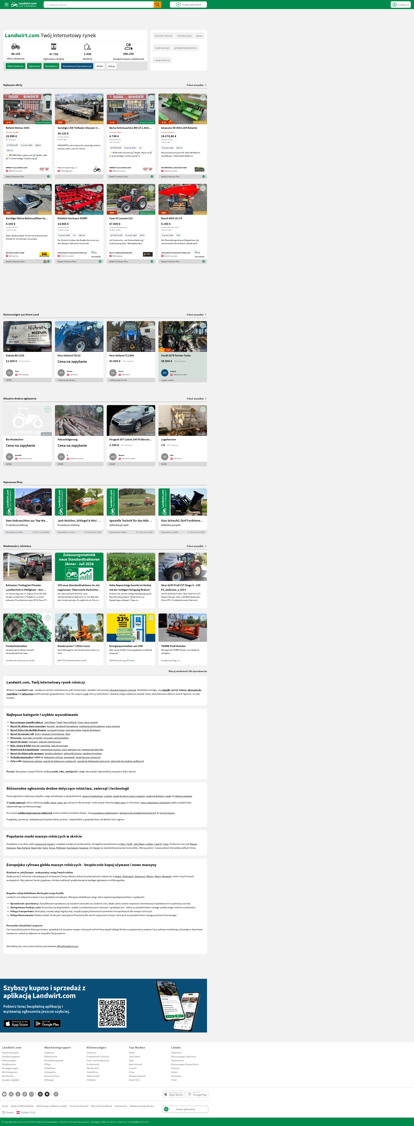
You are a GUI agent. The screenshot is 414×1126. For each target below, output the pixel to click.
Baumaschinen (51, 1075)
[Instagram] (11, 1094)
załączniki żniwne (73, 753)
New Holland (69, 722)
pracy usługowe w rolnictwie (155, 802)
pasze (199, 35)
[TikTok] (24, 1094)
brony (37, 733)
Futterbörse (92, 1072)
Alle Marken (8, 1075)
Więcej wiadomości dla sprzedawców (188, 671)
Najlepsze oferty (12, 85)
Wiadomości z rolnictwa (17, 546)
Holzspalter (50, 1072)
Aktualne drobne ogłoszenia (19, 398)
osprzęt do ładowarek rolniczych (93, 761)
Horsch (96, 847)
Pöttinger (60, 847)
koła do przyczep (59, 745)
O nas (5, 1106)
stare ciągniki (91, 722)
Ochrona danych (79, 1106)
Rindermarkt (93, 1064)
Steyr (122, 843)
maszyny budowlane (92, 796)
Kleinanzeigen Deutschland (184, 1064)
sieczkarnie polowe (92, 753)
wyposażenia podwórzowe (104, 812)
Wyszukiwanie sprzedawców (77, 66)
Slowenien (176, 1075)
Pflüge (47, 1064)
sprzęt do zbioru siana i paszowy (129, 796)
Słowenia (166, 876)
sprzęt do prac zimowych (88, 757)
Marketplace (51, 66)
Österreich (176, 1052)
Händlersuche (9, 1064)
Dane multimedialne (22, 1106)
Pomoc (10, 1112)
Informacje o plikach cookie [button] (51, 1106)
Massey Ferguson (137, 1075)
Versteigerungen (10, 1068)
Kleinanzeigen (9, 1060)
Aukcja (111, 66)
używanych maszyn (45, 843)
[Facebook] (18, 1094)
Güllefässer (49, 1068)
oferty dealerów (15, 66)
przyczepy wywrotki (32, 737)
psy (65, 802)
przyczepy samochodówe (56, 737)
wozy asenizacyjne (71, 749)
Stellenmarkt (93, 1075)
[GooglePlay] (47, 1024)
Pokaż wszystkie (195, 85)
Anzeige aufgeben (11, 1079)
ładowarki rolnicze (53, 757)
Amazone (83, 847)
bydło (46, 802)
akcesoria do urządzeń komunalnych (138, 812)
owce (60, 802)
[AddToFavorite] (48, 98)
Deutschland (177, 1060)
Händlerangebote (11, 1056)
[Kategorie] (40, 1094)
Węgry (158, 876)
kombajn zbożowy (54, 753)
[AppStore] (17, 1024)
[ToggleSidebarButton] (6, 4)
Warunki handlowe (101, 1106)
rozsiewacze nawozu (50, 749)
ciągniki (108, 796)
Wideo (100, 66)
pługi (67, 733)
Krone (52, 847)
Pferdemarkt (93, 1068)
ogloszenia (34, 66)
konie (53, 802)
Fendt (59, 722)
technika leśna (184, 35)
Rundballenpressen (54, 1060)
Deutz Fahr (36, 847)
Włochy (150, 876)
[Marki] (47, 1094)
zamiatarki (69, 757)
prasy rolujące (113, 726)
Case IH (158, 843)
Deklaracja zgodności (142, 1106)
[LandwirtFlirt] (56, 1094)
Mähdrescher (50, 1056)
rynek (85, 693)
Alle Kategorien (9, 1072)
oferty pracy (120, 802)
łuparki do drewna (91, 730)
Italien (174, 1072)
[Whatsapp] (31, 1094)
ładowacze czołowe (32, 761)
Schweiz (175, 1068)
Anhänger (49, 1079)
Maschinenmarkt (10, 1052)
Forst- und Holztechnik (98, 1060)
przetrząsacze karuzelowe (92, 726)
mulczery (33, 741)
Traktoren (49, 1052)
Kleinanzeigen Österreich (183, 1056)
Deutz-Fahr (134, 1079)
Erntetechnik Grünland (98, 1056)
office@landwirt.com (67, 946)
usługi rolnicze (162, 60)
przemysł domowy (155, 796)
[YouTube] (4, 1094)
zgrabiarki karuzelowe (67, 726)
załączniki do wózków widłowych (127, 761)
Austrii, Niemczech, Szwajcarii (130, 876)
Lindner (149, 843)
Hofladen (91, 1079)
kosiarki (51, 726)
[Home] (24, 4)
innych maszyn (167, 812)
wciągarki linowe (55, 730)
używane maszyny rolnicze (122, 689)
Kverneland (72, 847)
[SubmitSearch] (157, 4)
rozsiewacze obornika (92, 749)
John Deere (49, 722)
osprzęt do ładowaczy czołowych (59, 761)
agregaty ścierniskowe (53, 733)
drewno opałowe (183, 796)
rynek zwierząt (162, 47)
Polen (174, 1079)
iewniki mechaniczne (50, 741)
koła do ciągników (41, 745)
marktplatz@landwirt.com (138, 1121)
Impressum (121, 1106)
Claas (80, 722)
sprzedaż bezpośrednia (185, 47)
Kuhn (45, 847)
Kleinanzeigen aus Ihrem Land (21, 314)
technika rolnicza (163, 35)
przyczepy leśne (73, 730)
